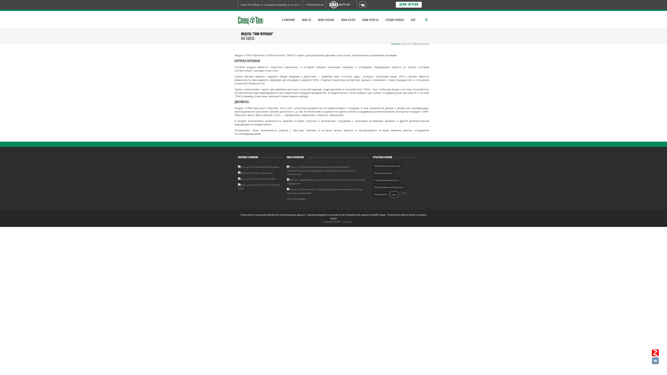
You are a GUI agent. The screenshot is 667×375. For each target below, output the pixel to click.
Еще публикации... (297, 198)
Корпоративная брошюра (264, 166)
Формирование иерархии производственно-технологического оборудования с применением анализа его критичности (321, 170)
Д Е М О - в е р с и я (409, 4)
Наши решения (326, 20)
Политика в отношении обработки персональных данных (273, 214)
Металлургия (381, 194)
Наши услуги (348, 20)
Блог (413, 20)
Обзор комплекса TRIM (262, 178)
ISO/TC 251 (344, 4)
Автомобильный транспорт (388, 166)
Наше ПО (306, 20)
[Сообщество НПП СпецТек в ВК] (655, 360)
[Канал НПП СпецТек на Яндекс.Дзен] (655, 352)
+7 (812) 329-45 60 (314, 4)
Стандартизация (394, 20)
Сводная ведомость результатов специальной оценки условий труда (346, 214)
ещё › (394, 194)
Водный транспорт (384, 173)
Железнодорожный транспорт (389, 187)
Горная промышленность (387, 180)
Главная (395, 43)
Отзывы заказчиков (261, 172)
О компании (288, 20)
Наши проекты (370, 20)
